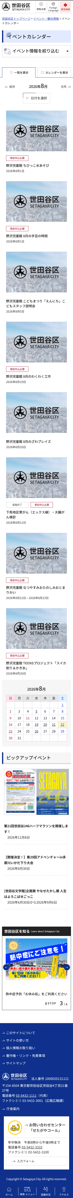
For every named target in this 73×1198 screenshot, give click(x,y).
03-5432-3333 (32, 1147)
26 (36, 731)
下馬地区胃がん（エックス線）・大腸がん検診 (35, 514)
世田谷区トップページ (16, 18)
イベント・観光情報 (46, 18)
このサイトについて (20, 1032)
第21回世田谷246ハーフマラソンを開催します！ (36, 828)
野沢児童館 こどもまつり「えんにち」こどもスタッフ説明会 (35, 303)
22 (62, 724)
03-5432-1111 (26, 1095)
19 (36, 724)
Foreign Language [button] (53, 9)
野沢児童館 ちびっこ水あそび (27, 165)
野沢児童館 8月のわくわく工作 (28, 376)
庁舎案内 (12, 1108)
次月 (64, 86)
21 (54, 724)
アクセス (64, 1194)
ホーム (9, 1194)
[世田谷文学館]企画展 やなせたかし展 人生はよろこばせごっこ (35, 893)
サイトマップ (16, 1063)
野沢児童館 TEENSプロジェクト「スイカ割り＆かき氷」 (36, 665)
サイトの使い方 (17, 1040)
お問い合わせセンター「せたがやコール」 (47, 1127)
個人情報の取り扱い (20, 1048)
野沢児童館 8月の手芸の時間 (27, 235)
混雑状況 (45, 1194)
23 (10, 731)
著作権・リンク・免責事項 (25, 1055)
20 (45, 724)
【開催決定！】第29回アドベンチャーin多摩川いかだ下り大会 (35, 860)
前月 (12, 86)
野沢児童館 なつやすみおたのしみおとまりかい (35, 590)
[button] (41, 6)
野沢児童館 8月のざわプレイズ (28, 441)
